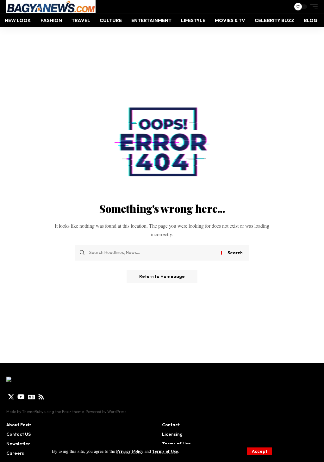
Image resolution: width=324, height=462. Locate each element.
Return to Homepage (162, 276)
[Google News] (31, 396)
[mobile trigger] (312, 6)
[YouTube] (21, 396)
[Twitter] (11, 396)
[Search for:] (152, 253)
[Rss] (41, 396)
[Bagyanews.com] (51, 6)
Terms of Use (165, 451)
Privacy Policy (129, 451)
